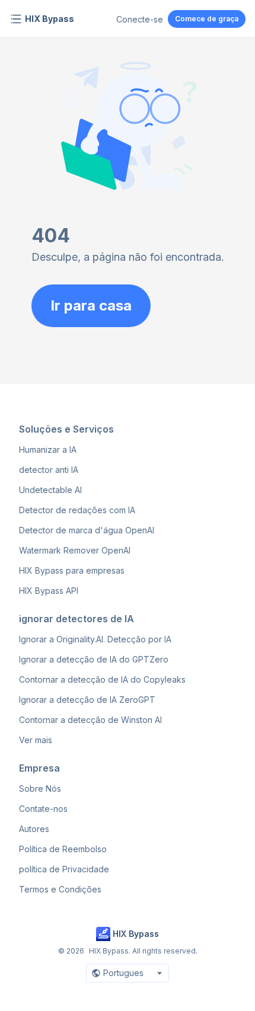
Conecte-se (139, 19)
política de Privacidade (64, 869)
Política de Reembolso (63, 849)
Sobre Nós (40, 788)
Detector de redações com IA (77, 510)
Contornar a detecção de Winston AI (90, 720)
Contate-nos (43, 809)
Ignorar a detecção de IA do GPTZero (93, 659)
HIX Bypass (49, 19)
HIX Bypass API (48, 591)
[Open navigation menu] (16, 18)
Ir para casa (91, 305)
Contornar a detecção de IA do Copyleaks (102, 679)
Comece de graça (206, 18)
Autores (34, 829)
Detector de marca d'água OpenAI (86, 530)
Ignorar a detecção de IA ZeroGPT (87, 700)
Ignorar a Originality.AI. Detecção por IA (95, 639)
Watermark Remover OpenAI (74, 550)
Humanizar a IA (47, 449)
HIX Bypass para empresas (72, 570)
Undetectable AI (50, 490)
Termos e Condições (60, 889)
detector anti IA (48, 470)
